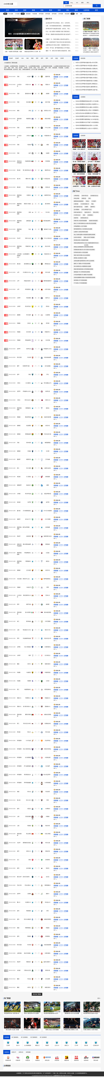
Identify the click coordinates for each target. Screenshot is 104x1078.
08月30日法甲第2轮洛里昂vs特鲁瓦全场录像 (88, 83)
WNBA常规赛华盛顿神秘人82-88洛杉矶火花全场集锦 (88, 119)
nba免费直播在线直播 (33, 66)
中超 (16, 67)
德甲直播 (47, 13)
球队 (67, 10)
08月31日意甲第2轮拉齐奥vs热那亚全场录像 (88, 71)
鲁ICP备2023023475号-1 (66, 1075)
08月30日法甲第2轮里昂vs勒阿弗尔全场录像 (88, 87)
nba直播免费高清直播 (46, 66)
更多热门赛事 (37, 994)
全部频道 (86, 10)
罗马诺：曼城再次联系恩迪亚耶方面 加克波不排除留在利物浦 (59, 34)
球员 (96, 10)
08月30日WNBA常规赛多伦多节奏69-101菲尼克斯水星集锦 (88, 113)
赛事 (76, 10)
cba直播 (66, 67)
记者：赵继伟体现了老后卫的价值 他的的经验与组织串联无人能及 (59, 42)
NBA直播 (10, 13)
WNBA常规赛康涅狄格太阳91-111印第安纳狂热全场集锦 (88, 125)
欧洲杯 (20, 67)
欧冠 (35, 67)
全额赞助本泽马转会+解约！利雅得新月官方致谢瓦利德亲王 (59, 45)
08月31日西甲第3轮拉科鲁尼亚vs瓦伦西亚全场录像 (88, 74)
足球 (16, 10)
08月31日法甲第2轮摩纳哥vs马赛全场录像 (88, 68)
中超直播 (34, 13)
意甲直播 (54, 13)
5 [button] (16, 20)
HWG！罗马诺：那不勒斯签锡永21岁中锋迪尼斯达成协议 (59, 48)
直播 (33, 10)
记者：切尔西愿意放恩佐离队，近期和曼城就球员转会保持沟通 (59, 25)
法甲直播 (60, 13)
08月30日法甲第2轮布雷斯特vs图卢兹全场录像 (88, 90)
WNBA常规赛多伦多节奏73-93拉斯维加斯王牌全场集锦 (88, 122)
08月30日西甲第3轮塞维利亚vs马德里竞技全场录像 (88, 80)
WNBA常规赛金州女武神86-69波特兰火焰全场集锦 (88, 104)
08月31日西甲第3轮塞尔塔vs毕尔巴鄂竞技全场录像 (88, 62)
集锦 (50, 10)
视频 (59, 10)
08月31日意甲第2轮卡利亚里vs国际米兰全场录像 (88, 65)
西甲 (13, 67)
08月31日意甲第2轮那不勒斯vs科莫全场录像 (88, 77)
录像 (41, 10)
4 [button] (14, 20)
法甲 (38, 67)
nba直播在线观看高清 (59, 66)
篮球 (24, 10)
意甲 (46, 67)
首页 (7, 10)
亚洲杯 (30, 67)
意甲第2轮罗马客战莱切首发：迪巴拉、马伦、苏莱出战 (59, 28)
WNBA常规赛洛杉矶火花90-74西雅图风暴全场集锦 (88, 110)
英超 (9, 67)
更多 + (99, 998)
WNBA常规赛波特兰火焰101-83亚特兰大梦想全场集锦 (88, 128)
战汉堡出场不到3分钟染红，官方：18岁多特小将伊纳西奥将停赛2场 (59, 23)
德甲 (42, 67)
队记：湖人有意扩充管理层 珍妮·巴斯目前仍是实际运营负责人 (59, 31)
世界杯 (25, 67)
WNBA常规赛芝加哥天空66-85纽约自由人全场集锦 (88, 116)
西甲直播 (41, 13)
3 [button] (12, 20)
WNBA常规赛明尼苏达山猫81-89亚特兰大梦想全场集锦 (88, 107)
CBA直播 (17, 13)
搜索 (77, 13)
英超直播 (28, 13)
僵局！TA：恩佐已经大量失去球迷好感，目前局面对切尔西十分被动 (59, 50)
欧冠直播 (67, 13)
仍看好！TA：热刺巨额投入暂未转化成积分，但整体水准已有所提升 (59, 39)
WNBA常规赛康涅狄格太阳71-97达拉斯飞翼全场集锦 (88, 101)
